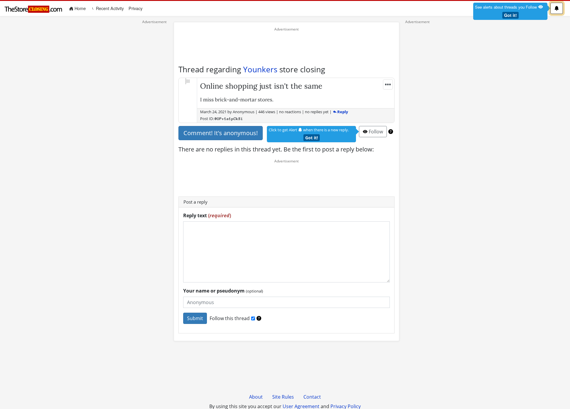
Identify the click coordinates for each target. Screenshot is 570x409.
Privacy (135, 8)
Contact (312, 397)
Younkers (260, 69)
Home (80, 8)
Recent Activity (109, 8)
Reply (342, 111)
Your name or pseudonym (223, 290)
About (256, 397)
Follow (375, 131)
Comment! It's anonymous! (220, 133)
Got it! (510, 15)
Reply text (207, 215)
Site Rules (283, 397)
